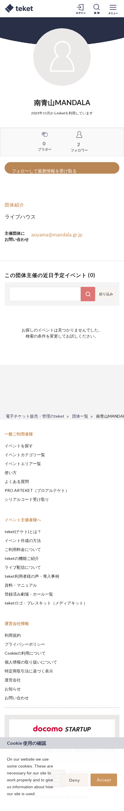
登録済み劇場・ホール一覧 (29, 594)
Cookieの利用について (25, 653)
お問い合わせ (17, 697)
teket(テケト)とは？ (23, 531)
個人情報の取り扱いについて (31, 662)
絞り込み (106, 294)
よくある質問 (17, 481)
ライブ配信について (23, 567)
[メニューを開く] (113, 8)
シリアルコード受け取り (27, 499)
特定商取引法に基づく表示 (29, 670)
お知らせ (13, 688)
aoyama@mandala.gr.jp (56, 234)
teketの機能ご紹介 (22, 558)
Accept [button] (104, 780)
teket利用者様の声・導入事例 (32, 576)
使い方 (11, 472)
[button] (8, 801)
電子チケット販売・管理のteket (35, 416)
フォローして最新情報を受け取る (44, 170)
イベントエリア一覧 (23, 463)
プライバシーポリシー (25, 644)
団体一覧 (80, 416)
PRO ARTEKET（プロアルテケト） (37, 490)
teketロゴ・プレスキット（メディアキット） (46, 602)
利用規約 (13, 635)
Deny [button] (74, 780)
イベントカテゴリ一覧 (25, 454)
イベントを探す (19, 445)
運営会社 (13, 679)
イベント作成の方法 (23, 540)
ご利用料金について (23, 549)
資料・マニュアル (21, 585)
